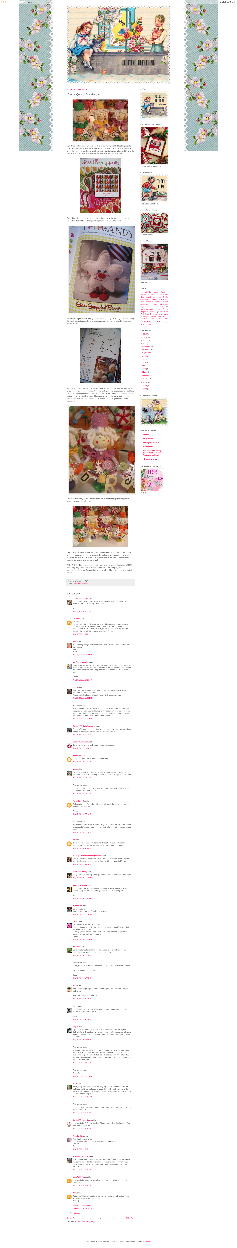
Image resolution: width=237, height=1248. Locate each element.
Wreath (148, 324)
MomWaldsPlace (79, 1177)
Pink (142, 314)
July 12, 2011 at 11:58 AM (82, 1097)
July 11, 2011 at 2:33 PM (82, 955)
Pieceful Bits (78, 1136)
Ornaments (151, 309)
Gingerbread (77, 583)
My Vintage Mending (80, 662)
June (144, 362)
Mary (75, 769)
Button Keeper (156, 295)
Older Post (130, 1218)
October (145, 350)
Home (101, 1218)
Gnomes (154, 304)
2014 (145, 334)
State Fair (163, 319)
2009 (145, 386)
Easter (159, 299)
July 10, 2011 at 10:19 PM (82, 680)
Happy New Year (146, 307)
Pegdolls (85, 583)
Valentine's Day (150, 321)
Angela (75, 1027)
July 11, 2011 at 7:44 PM (82, 1040)
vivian (75, 642)
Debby (75, 687)
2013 (145, 337)
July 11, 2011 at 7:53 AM (82, 794)
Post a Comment (76, 1213)
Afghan (156, 292)
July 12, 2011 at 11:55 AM (82, 1076)
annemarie (77, 756)
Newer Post (71, 1218)
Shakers (153, 316)
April (144, 369)
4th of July (146, 292)
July (144, 359)
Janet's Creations (80, 885)
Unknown (76, 619)
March (144, 372)
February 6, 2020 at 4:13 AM (83, 1208)
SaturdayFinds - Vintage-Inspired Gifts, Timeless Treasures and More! (153, 453)
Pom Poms (163, 314)
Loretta (75, 922)
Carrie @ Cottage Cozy (82, 1120)
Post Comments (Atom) (85, 1222)
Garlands (164, 302)
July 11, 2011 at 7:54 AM (82, 814)
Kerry (75, 1006)
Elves (165, 299)
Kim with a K (78, 906)
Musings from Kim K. (151, 443)
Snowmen (161, 316)
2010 (145, 382)
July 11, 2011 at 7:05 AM (82, 762)
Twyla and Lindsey (80, 872)
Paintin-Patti (148, 447)
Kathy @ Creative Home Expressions (87, 856)
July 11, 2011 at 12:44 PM (82, 939)
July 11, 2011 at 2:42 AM (82, 748)
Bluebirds (164, 292)
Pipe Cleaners (151, 314)
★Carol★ (76, 947)
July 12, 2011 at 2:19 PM (82, 1113)
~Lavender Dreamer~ (81, 1156)
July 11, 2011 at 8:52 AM (82, 848)
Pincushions (164, 312)
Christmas (150, 297)
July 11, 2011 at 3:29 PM (82, 999)
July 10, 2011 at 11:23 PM (82, 698)
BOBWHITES (144, 294)
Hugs (75, 986)
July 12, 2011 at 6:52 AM (82, 1063)
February (145, 375)
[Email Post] (86, 581)
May (144, 366)
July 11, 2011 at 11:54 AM (82, 914)
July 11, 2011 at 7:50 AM (82, 778)
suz (74, 840)
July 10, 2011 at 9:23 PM (82, 611)
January (145, 378)
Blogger (148, 1241)
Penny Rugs (154, 312)
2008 (145, 389)
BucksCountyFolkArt (81, 598)
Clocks (165, 297)
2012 (145, 340)
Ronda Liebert (78, 801)
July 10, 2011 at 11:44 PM (82, 719)
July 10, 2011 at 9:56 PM (82, 634)
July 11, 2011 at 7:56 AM (82, 832)
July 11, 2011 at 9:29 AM (82, 864)
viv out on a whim (150, 459)
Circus (158, 297)
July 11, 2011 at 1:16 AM (82, 734)
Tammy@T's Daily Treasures (84, 726)
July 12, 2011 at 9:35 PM (82, 1170)
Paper (165, 309)
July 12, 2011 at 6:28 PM (82, 1129)
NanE (75, 1084)
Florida (156, 302)
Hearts (156, 307)
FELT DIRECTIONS (146, 302)
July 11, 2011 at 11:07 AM (82, 878)
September (146, 353)
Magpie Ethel (148, 439)
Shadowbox (144, 316)
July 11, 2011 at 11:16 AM (82, 898)
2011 (145, 344)
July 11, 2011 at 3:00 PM (82, 978)
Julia (75, 1193)
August (145, 356)
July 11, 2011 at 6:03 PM (82, 1019)
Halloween (163, 304)
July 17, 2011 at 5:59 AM (82, 1185)
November (146, 346)
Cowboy (143, 300)
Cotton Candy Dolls (80, 742)
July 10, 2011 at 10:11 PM (82, 655)
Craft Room (151, 300)
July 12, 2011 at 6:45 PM (82, 1149)
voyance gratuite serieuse (82, 1205)
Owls (159, 309)
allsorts (146, 435)
